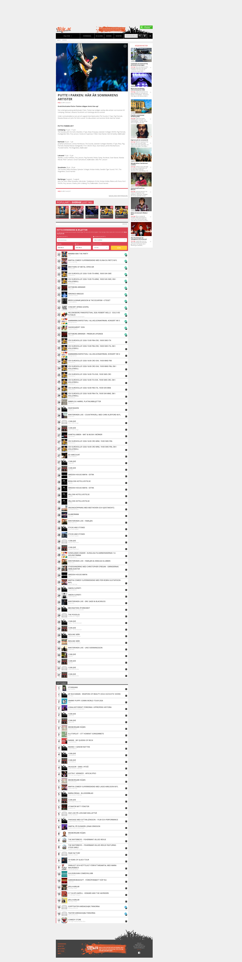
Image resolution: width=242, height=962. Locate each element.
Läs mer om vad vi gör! (105, 950)
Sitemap (139, 949)
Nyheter (64, 40)
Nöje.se (58, 40)
